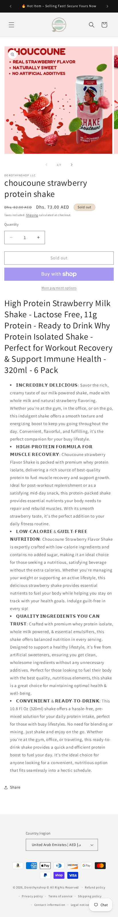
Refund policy (95, 887)
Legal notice (80, 905)
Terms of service (60, 896)
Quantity (11, 224)
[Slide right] (71, 164)
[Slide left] (46, 164)
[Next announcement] (107, 6)
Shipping (32, 215)
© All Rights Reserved (63, 887)
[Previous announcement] (10, 6)
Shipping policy (90, 896)
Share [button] (15, 787)
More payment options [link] (59, 288)
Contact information (49, 905)
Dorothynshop (35, 887)
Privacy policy (32, 896)
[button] (11, 25)
